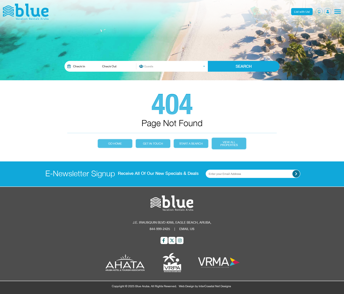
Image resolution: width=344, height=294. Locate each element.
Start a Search (191, 143)
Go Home (115, 143)
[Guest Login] (327, 11)
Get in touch (153, 143)
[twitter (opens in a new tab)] (172, 240)
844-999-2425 (160, 229)
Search (244, 66)
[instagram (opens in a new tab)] (179, 240)
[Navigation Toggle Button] (337, 11)
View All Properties (229, 143)
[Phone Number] (319, 11)
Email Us (186, 229)
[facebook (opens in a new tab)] (164, 240)
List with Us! (302, 11)
